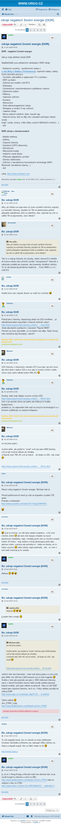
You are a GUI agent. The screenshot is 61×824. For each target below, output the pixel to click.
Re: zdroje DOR (10, 200)
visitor (8, 277)
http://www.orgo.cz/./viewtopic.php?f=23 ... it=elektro (25, 694)
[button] (44, 30)
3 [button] (34, 30)
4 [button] (37, 30)
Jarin (3, 473)
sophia (10, 35)
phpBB (22, 821)
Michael (10, 351)
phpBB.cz (36, 822)
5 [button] (40, 30)
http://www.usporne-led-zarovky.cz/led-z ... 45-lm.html (26, 466)
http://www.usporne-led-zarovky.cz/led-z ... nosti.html (26, 325)
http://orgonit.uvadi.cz (10, 752)
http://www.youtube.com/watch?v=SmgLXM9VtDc (24, 504)
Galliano (10, 303)
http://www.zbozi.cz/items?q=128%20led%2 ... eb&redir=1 (28, 786)
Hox (12, 191)
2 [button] (30, 30)
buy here (5, 185)
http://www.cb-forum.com (18, 174)
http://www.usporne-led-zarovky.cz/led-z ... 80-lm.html (26, 398)
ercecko (5, 517)
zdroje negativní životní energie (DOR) (27, 20)
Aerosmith (12, 223)
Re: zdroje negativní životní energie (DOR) (25, 482)
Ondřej (4, 724)
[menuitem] (8, 9)
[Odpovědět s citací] (52, 37)
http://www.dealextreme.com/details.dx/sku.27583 (24, 706)
